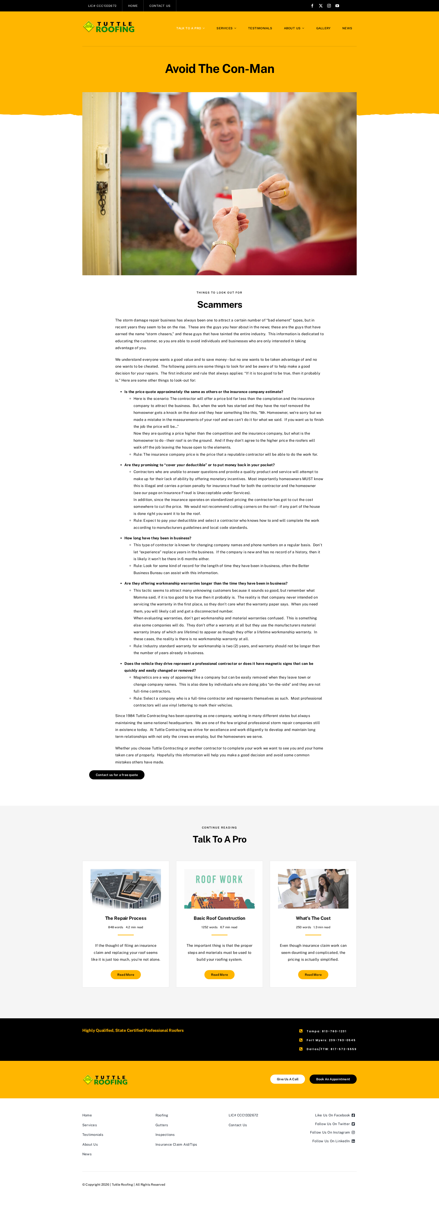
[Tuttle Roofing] (108, 22)
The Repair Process (126, 918)
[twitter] (321, 6)
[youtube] (337, 6)
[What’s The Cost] (313, 872)
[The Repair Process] (126, 872)
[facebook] (312, 6)
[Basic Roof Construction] (219, 872)
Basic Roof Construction (219, 918)
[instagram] (329, 6)
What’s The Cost (313, 918)
